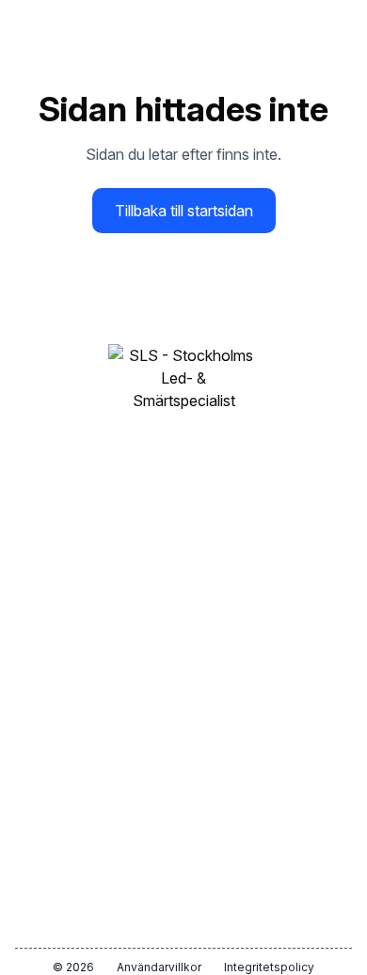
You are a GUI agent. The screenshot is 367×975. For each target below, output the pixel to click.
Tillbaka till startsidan (184, 210)
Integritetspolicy (269, 967)
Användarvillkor (159, 967)
